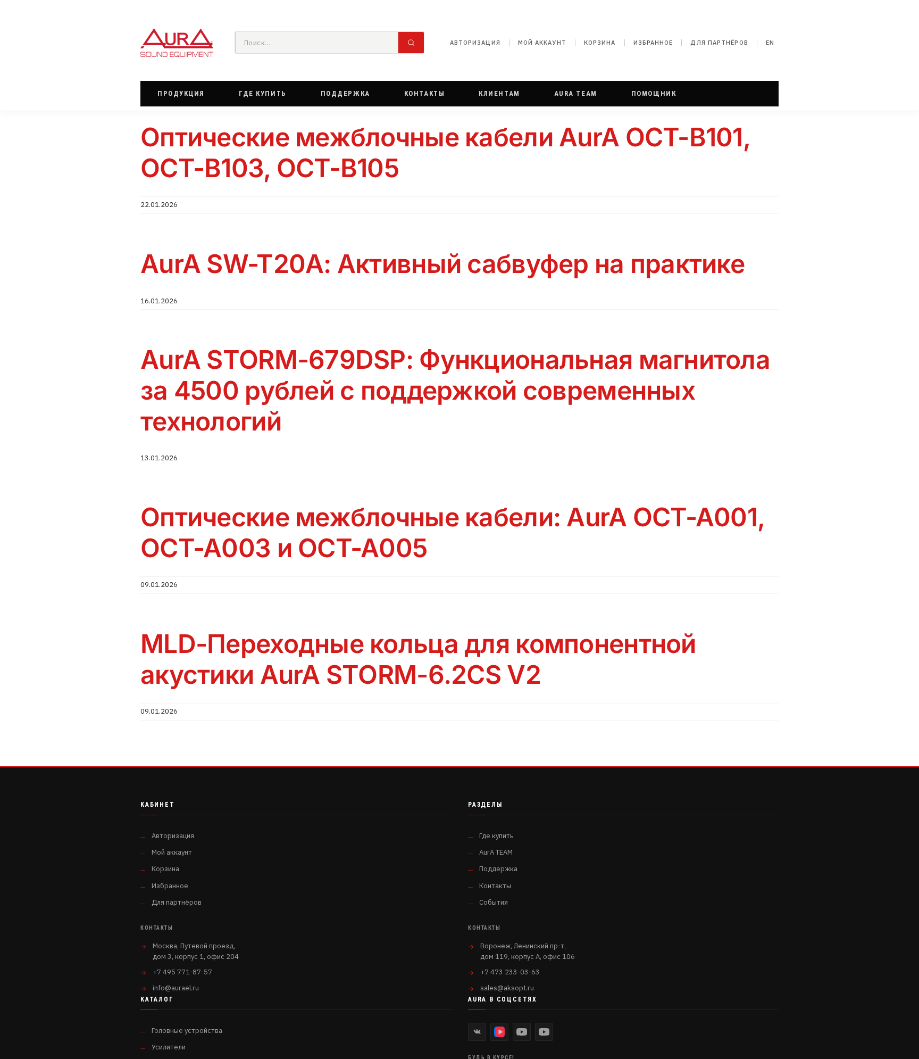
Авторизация (475, 42)
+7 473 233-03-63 (510, 972)
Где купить (496, 835)
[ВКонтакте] (477, 1032)
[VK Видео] (499, 1032)
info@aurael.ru (176, 987)
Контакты (495, 885)
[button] (181, 93)
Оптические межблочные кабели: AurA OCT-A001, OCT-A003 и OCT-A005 (452, 532)
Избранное (653, 42)
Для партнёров (719, 42)
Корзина (600, 42)
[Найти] (411, 42)
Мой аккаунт (542, 42)
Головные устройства (187, 1030)
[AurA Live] (544, 1032)
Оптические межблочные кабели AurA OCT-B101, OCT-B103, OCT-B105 (445, 152)
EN (770, 42)
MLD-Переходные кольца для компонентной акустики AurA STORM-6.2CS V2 (418, 659)
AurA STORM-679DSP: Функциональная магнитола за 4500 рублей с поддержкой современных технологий (455, 390)
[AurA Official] (522, 1032)
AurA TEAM (496, 852)
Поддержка (498, 868)
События (493, 902)
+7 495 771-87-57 (182, 972)
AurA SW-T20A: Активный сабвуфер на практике (442, 263)
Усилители (169, 1047)
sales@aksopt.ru (507, 987)
